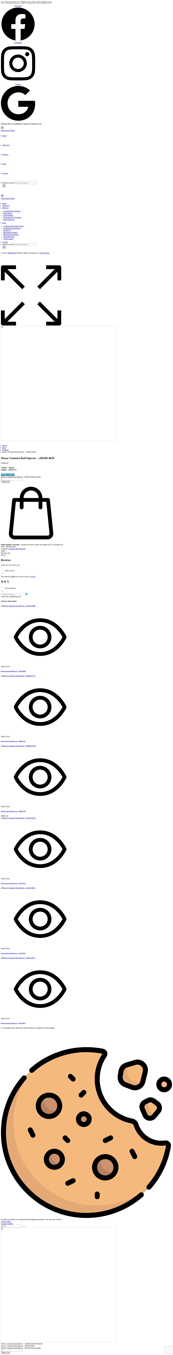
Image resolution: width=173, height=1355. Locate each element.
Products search (8, 183)
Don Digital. (44, 253)
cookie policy (6, 1222)
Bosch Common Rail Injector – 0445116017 (13, 1023)
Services (5, 155)
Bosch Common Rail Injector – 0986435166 (13, 811)
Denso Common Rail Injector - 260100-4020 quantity (21, 477)
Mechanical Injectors (11, 235)
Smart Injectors (8, 237)
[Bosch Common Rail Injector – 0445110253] (18, 818)
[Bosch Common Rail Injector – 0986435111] (18, 676)
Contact (5, 173)
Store (4, 164)
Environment (8, 215)
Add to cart (5, 482)
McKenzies (12, 253)
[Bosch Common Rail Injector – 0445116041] (18, 888)
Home (4, 136)
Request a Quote (7, 475)
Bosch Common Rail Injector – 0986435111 (13, 741)
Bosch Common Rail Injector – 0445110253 (13, 883)
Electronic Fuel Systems (12, 217)
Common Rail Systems (11, 211)
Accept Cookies (7, 1224)
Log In (32, 577)
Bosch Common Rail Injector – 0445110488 (13, 671)
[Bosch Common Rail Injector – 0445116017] (18, 958)
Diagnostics (7, 213)
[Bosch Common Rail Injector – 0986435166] (18, 746)
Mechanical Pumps (10, 233)
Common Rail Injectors (12, 228)
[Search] (4, 185)
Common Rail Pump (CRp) (13, 226)
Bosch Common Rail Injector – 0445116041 (13, 953)
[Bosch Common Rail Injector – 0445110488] (18, 606)
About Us (5, 145)
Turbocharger (8, 239)
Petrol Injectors (8, 220)
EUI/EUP (7, 230)
